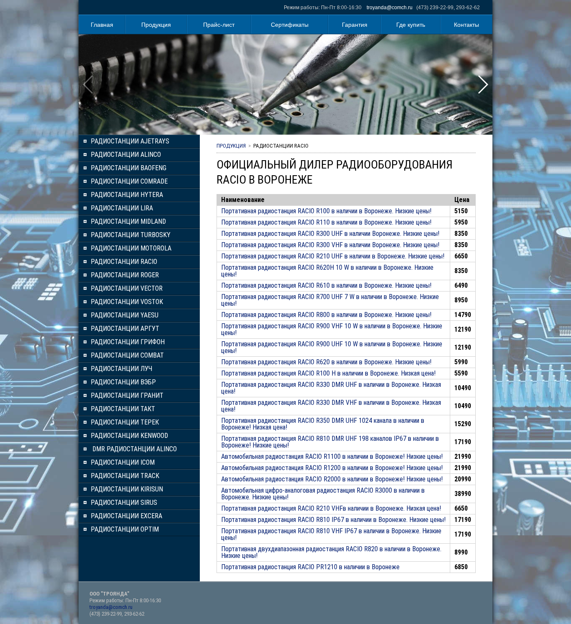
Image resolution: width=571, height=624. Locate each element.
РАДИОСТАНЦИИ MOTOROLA (131, 248)
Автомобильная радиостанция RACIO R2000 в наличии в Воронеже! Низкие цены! (332, 479)
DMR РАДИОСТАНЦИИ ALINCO (134, 449)
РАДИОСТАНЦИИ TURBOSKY (131, 235)
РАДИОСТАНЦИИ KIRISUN (127, 489)
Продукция (156, 24)
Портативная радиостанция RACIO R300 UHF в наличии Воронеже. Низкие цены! (330, 234)
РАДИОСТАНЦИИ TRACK (125, 476)
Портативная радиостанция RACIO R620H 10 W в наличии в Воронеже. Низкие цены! (327, 270)
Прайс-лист (219, 24)
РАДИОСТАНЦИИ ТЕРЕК (125, 422)
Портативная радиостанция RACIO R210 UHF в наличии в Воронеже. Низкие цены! (332, 256)
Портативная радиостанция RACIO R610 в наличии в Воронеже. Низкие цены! (326, 285)
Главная (102, 24)
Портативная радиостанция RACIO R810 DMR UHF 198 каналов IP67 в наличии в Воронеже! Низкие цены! (330, 442)
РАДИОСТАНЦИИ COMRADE (129, 181)
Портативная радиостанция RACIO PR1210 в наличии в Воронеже (310, 567)
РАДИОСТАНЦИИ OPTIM (125, 529)
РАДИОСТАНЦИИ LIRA (122, 208)
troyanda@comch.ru (390, 7)
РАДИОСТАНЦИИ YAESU (124, 315)
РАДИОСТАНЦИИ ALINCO (126, 155)
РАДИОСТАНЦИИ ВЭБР (123, 382)
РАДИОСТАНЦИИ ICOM (123, 462)
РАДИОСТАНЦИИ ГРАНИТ (127, 395)
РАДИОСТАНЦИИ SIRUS (124, 502)
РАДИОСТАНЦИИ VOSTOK (127, 302)
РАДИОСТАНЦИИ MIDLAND (128, 221)
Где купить (410, 24)
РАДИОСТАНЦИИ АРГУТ (125, 328)
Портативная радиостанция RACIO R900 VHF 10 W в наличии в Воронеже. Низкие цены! (331, 329)
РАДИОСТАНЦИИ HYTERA (127, 195)
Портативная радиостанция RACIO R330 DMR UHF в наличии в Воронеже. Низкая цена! (331, 388)
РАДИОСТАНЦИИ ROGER (125, 275)
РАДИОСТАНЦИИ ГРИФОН (128, 342)
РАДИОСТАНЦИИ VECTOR (127, 288)
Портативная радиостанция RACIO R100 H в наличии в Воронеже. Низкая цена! (328, 373)
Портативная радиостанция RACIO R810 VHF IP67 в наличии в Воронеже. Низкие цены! (331, 534)
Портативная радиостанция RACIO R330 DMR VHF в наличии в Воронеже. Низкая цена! (331, 406)
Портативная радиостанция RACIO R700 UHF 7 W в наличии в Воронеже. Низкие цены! (330, 300)
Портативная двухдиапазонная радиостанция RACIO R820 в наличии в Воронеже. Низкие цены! (331, 552)
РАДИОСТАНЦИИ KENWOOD (129, 436)
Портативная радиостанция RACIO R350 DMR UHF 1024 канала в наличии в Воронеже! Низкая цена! (322, 424)
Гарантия (354, 24)
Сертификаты (289, 24)
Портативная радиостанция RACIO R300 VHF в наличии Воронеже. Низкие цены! (330, 245)
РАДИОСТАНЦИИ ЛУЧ (121, 369)
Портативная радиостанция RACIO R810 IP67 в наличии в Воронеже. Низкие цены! (333, 520)
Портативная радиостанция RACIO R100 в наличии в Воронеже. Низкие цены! (326, 211)
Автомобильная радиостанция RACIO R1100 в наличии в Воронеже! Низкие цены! (332, 456)
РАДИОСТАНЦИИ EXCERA (126, 516)
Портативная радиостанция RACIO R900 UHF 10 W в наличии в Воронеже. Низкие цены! (331, 347)
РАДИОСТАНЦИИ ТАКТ (123, 409)
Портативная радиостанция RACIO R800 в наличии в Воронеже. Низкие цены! (326, 315)
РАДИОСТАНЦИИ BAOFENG (128, 168)
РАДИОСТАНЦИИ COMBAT (127, 355)
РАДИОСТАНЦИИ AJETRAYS (130, 141)
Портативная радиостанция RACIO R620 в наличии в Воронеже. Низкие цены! (326, 362)
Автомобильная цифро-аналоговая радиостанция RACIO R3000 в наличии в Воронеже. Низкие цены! (323, 493)
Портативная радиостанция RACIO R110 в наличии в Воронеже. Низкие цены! (326, 222)
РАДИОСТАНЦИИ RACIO (124, 262)
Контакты (466, 24)
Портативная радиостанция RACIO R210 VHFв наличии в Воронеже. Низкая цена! (331, 508)
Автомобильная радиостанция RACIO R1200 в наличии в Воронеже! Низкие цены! (332, 468)
